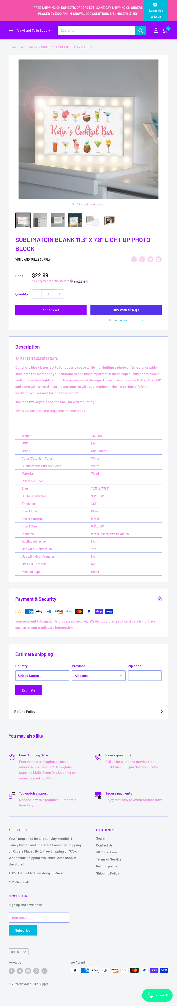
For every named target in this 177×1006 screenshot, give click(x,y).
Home (13, 47)
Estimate (28, 690)
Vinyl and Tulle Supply (33, 259)
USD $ (15, 952)
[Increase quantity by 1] (59, 294)
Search (101, 838)
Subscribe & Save (156, 14)
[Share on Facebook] (134, 259)
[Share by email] (159, 259)
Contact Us (104, 845)
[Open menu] (11, 30)
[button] (97, 281)
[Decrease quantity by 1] (36, 294)
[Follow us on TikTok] (44, 971)
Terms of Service (109, 859)
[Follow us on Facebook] (12, 971)
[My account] (156, 30)
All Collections (107, 852)
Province (79, 666)
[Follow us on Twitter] (20, 971)
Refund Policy (24, 711)
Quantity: (22, 294)
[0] (165, 30)
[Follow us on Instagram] (28, 971)
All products (29, 47)
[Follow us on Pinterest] (36, 971)
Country (21, 666)
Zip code (134, 666)
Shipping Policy (107, 873)
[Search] (140, 30)
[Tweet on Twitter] (150, 259)
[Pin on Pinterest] (142, 259)
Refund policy (106, 866)
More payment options (126, 320)
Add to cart (51, 310)
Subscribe (23, 930)
